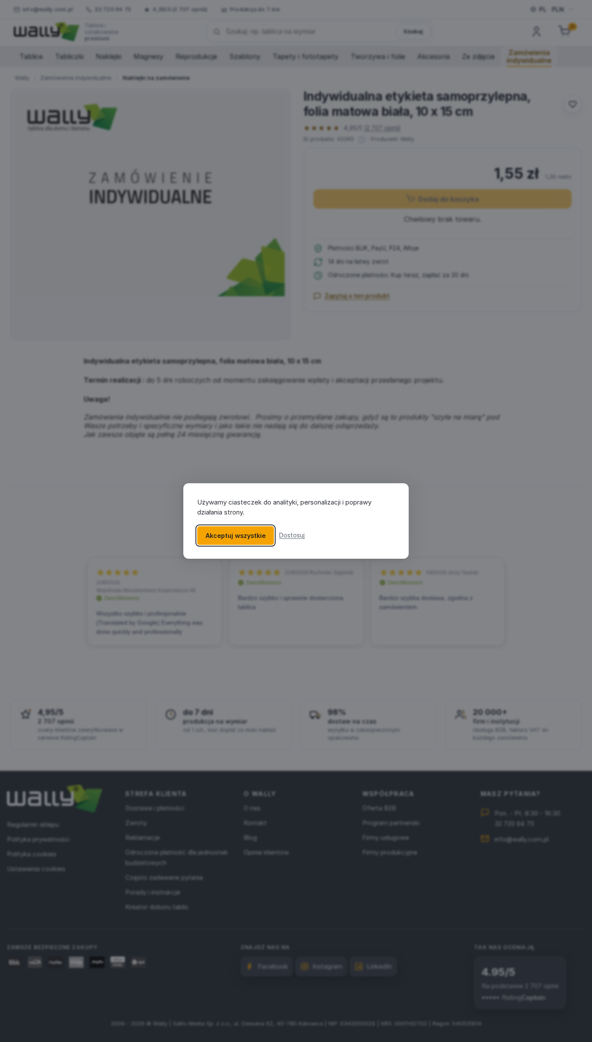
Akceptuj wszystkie (235, 535)
